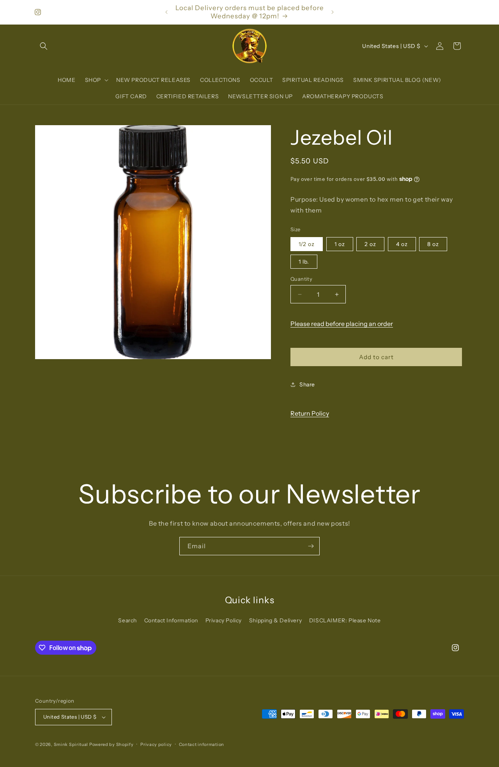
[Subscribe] (310, 546)
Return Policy (309, 413)
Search (127, 620)
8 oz (433, 244)
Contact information (201, 744)
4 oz (402, 244)
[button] (43, 46)
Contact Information (171, 620)
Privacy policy (156, 744)
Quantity (301, 279)
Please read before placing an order (341, 324)
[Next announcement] (332, 12)
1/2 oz (307, 244)
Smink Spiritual (71, 744)
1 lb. (304, 261)
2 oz (370, 244)
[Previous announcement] (166, 12)
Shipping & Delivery (275, 620)
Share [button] (307, 384)
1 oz (339, 244)
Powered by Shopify (111, 744)
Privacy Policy (223, 620)
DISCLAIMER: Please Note (345, 620)
